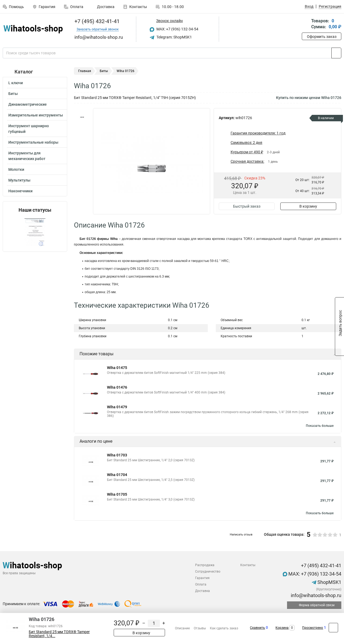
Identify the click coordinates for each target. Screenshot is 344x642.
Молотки (16, 169)
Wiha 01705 (117, 494)
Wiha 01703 (117, 455)
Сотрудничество (207, 571)
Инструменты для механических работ (26, 156)
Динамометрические (27, 104)
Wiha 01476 (117, 387)
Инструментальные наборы (33, 142)
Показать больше (320, 426)
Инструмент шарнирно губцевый (28, 129)
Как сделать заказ (224, 628)
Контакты (138, 7)
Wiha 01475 (117, 368)
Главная (84, 71)
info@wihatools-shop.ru (315, 595)
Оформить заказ (321, 36)
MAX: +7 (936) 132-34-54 (177, 29)
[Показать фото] (82, 116)
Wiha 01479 (117, 407)
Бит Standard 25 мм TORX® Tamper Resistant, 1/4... (59, 634)
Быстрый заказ (246, 206)
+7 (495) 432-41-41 (96, 21)
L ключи (15, 83)
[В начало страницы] (333, 627)
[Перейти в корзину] (305, 24)
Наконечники (20, 191)
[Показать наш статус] (34, 232)
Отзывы (200, 628)
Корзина (282, 628)
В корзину (308, 206)
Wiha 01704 (117, 475)
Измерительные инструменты (35, 115)
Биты (13, 93)
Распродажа (204, 565)
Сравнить (257, 628)
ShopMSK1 (328, 582)
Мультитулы (19, 180)
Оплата (76, 7)
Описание (182, 628)
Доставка (105, 7)
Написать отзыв (241, 534)
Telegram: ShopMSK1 (174, 37)
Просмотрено (312, 628)
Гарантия (47, 7)
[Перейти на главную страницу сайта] (33, 29)
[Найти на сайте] (336, 53)
